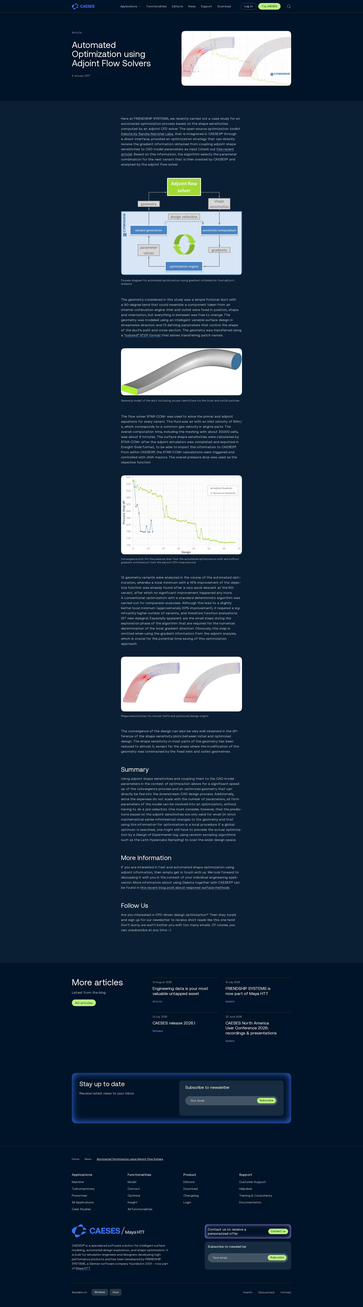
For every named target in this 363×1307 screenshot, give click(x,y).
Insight (132, 1202)
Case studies (81, 1209)
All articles (83, 1002)
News (192, 6)
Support (206, 6)
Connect (134, 1189)
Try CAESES (269, 6)
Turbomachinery (83, 1189)
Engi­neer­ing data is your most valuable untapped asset (180, 991)
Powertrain (79, 1195)
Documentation (250, 1202)
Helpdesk (245, 1189)
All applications (83, 1202)
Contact (286, 1292)
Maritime (78, 1182)
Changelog (191, 1195)
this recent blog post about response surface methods (184, 887)
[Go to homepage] (83, 6)
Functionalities (157, 6)
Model (132, 1182)
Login (187, 1202)
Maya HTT (83, 1268)
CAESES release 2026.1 (174, 1023)
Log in (248, 6)
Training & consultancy (255, 1195)
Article (76, 32)
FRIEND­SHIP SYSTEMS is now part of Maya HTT (248, 991)
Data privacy (266, 1292)
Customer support (252, 1182)
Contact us (278, 1231)
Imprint (247, 1292)
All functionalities (140, 1209)
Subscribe (266, 1100)
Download (224, 6)
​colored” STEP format (142, 335)
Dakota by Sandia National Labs (147, 134)
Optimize (134, 1195)
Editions (177, 6)
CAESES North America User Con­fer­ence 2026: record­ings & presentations (251, 1028)
